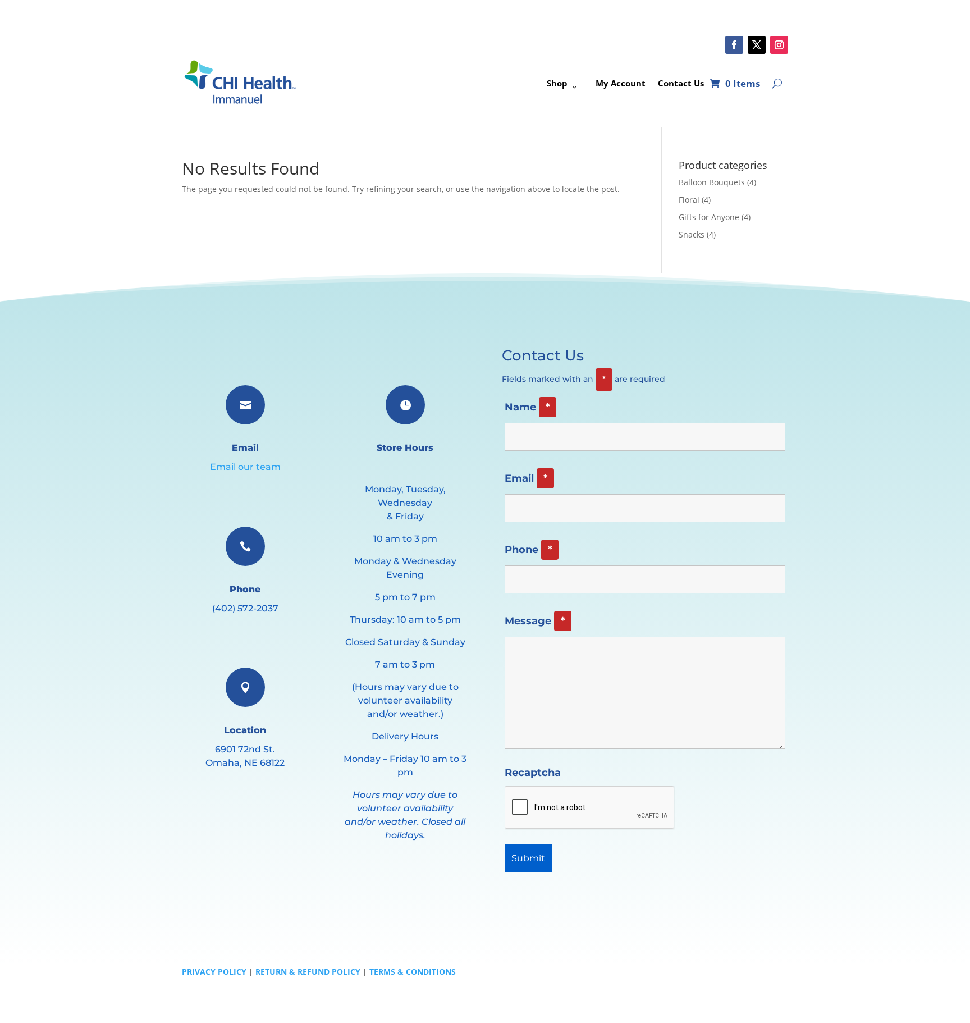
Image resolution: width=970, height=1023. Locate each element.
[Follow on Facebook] (734, 45)
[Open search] (777, 83)
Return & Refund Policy (307, 971)
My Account (621, 83)
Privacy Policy (214, 971)
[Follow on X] (757, 45)
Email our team (245, 467)
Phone (528, 550)
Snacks (691, 234)
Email (526, 478)
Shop (557, 83)
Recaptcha (533, 772)
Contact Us (681, 83)
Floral (689, 199)
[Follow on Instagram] (779, 45)
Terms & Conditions (412, 971)
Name (527, 407)
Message (535, 621)
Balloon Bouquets (712, 182)
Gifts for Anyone (709, 217)
